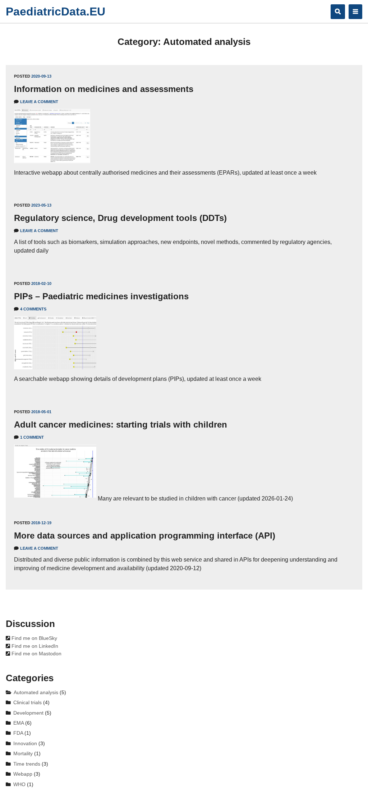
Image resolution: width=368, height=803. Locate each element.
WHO (19, 784)
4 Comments (33, 309)
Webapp (22, 774)
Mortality (23, 753)
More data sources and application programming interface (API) (144, 535)
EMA (18, 723)
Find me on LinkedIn (34, 646)
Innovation (25, 743)
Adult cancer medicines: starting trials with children (120, 424)
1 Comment (32, 437)
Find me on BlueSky (33, 638)
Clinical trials (27, 702)
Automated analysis (36, 692)
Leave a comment (39, 102)
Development (28, 713)
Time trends (26, 764)
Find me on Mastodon (35, 653)
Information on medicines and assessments (103, 89)
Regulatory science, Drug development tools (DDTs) (120, 218)
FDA (18, 733)
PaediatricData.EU (55, 11)
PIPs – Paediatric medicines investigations (101, 296)
